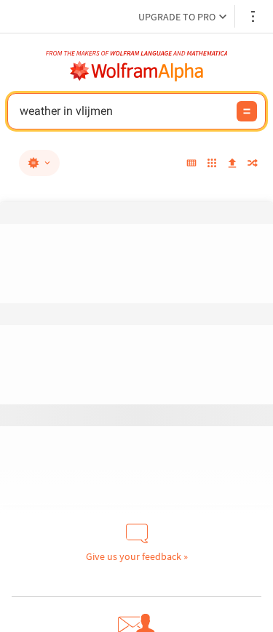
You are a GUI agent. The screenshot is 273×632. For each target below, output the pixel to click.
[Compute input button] (247, 111)
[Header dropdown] (254, 16)
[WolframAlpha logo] (137, 71)
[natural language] (39, 163)
